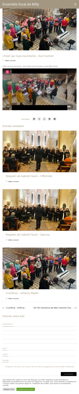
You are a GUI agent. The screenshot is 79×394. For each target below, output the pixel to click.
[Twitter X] (39, 119)
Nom (4, 348)
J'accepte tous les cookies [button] (26, 389)
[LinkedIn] (49, 119)
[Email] (55, 119)
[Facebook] (34, 119)
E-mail (5, 354)
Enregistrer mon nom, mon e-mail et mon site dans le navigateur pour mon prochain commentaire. (40, 367)
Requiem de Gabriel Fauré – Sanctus (28, 234)
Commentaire (8, 324)
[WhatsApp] (44, 119)
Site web (5, 360)
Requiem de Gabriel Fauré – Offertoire (29, 176)
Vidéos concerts (10, 61)
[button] (75, 4)
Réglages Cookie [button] (9, 389)
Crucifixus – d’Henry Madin (22, 293)
